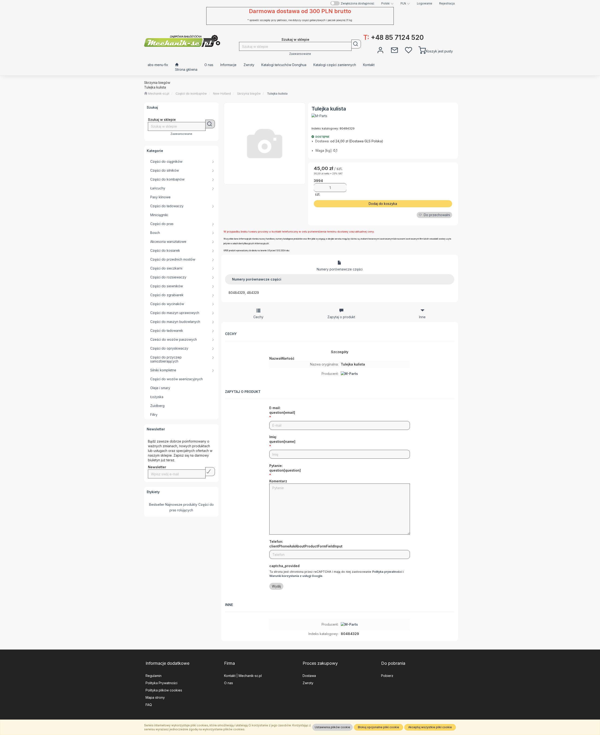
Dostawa (309, 676)
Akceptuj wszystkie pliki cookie (430, 727)
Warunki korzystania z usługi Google (295, 576)
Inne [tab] (422, 317)
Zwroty (308, 683)
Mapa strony (155, 697)
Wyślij (276, 586)
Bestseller (156, 504)
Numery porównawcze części (340, 269)
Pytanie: (285, 468)
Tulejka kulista (277, 93)
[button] (387, 3)
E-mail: (282, 410)
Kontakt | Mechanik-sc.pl (243, 676)
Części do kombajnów (191, 93)
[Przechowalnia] (408, 49)
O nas (228, 683)
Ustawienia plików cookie (332, 727)
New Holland (222, 93)
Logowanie (424, 3)
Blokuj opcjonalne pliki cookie (378, 727)
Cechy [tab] (258, 317)
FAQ (149, 705)
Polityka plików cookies (164, 690)
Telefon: (305, 543)
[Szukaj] (356, 44)
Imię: (282, 439)
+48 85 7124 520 (393, 37)
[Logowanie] (380, 49)
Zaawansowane (300, 53)
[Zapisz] (210, 471)
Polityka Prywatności (161, 683)
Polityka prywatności (387, 571)
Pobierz (387, 676)
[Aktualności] (394, 49)
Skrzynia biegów (249, 93)
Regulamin (153, 676)
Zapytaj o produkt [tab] (341, 317)
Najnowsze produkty (181, 504)
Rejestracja (447, 3)
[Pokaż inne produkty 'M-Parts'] (319, 116)
